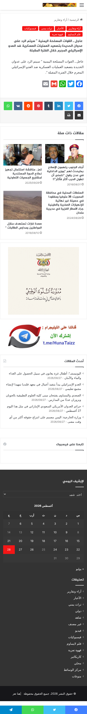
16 (66, 541)
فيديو (78, 630)
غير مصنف (74, 624)
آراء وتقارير (60, 19)
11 (43, 532)
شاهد (78, 617)
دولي (78, 611)
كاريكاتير (76, 656)
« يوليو (80, 569)
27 (20, 549)
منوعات (76, 676)
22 (78, 549)
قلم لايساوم (74, 34)
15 (78, 541)
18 (43, 541)
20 (20, 541)
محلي (77, 663)
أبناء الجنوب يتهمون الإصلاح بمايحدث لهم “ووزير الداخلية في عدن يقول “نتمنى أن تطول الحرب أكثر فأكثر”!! (65, 173)
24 (55, 549)
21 (8, 541)
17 (55, 541)
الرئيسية (74, 19)
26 (32, 549)
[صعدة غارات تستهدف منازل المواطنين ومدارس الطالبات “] (22, 205)
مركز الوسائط (72, 669)
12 (31, 532)
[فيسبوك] (79, 106)
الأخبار (60, 28)
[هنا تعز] (59, 5)
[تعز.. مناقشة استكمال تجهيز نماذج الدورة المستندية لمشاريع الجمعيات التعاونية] (22, 155)
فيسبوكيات (30, 28)
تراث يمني (46, 28)
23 (66, 549)
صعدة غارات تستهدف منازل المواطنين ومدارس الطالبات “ (23, 225)
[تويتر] (69, 106)
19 (31, 541)
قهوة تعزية (57, 34)
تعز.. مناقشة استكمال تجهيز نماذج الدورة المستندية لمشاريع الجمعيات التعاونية (23, 173)
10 (55, 532)
